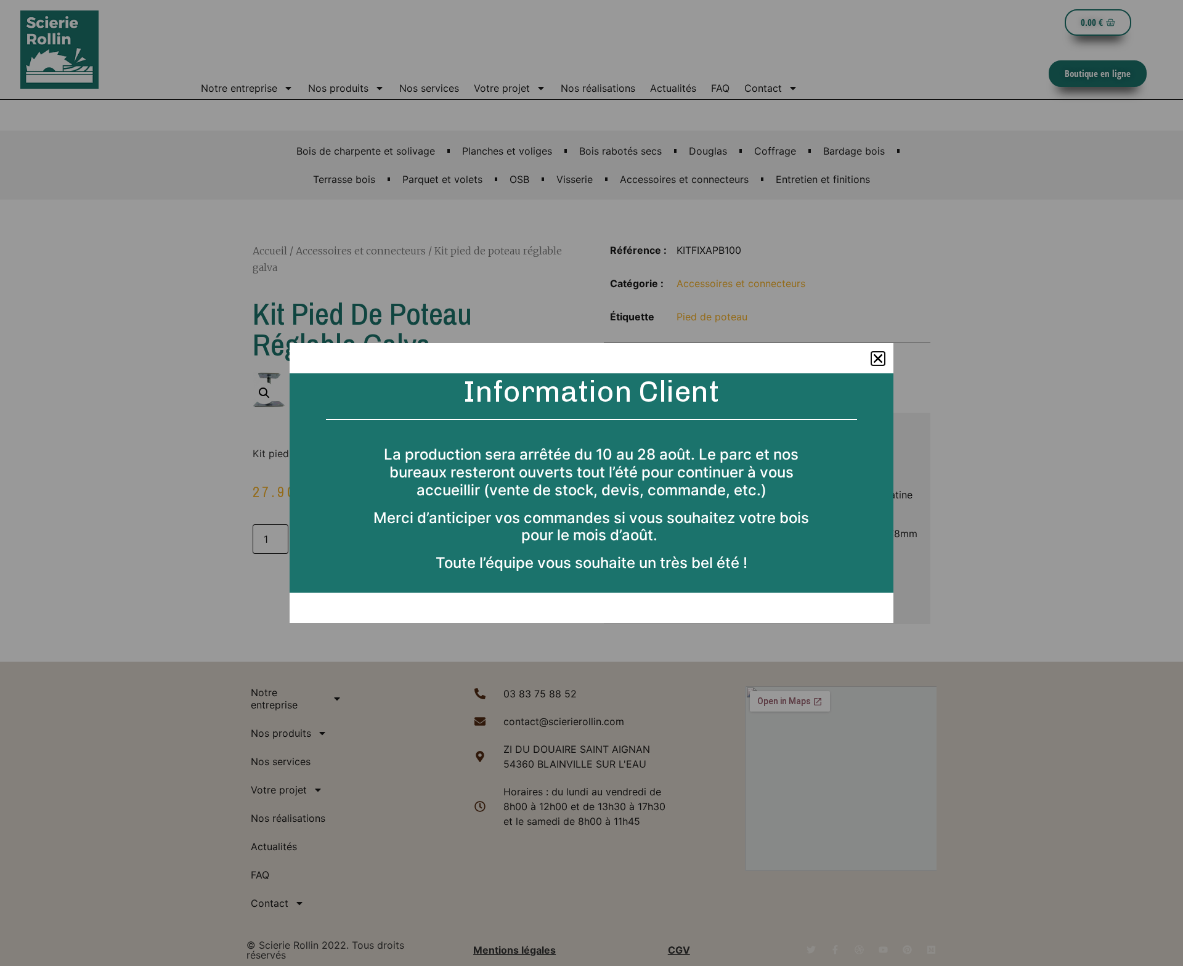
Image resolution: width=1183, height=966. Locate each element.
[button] (878, 358)
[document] (591, 483)
